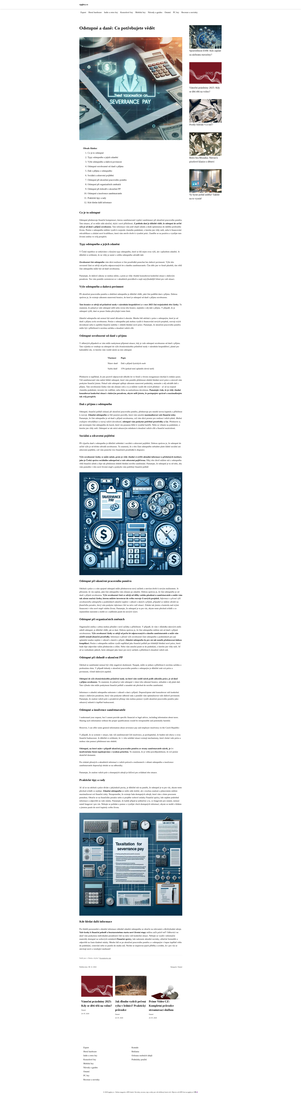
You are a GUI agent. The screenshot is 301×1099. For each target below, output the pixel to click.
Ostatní (168, 12)
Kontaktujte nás (105, 958)
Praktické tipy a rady (97, 198)
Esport (83, 12)
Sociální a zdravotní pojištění (101, 175)
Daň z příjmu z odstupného (100, 171)
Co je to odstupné (96, 153)
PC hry (176, 12)
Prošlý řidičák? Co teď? (201, 124)
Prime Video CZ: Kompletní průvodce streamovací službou (161, 1005)
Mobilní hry (140, 12)
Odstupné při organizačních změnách (104, 184)
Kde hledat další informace (100, 202)
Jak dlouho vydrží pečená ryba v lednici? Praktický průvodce (130, 1005)
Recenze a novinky (189, 12)
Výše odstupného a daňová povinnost (105, 162)
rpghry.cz (83, 4)
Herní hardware (95, 12)
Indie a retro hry (111, 12)
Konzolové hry (126, 12)
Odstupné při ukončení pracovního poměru (107, 180)
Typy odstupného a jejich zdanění (103, 157)
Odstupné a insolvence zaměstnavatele (105, 193)
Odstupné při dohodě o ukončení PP (104, 189)
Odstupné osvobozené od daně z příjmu (105, 166)
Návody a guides (155, 12)
